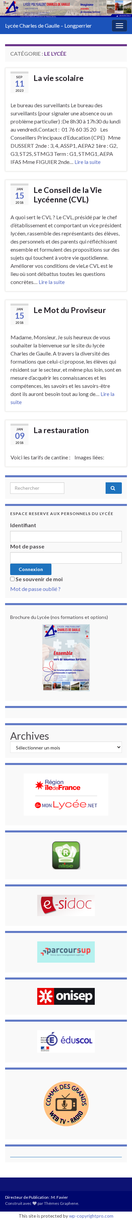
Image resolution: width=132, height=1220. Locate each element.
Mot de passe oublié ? (35, 589)
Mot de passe (27, 546)
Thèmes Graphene (61, 1203)
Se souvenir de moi (39, 579)
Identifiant (23, 525)
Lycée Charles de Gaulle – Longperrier (48, 25)
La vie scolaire (59, 78)
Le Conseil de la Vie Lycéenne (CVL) (68, 194)
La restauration (61, 430)
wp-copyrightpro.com (91, 1216)
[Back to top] (116, 1204)
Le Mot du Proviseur (70, 310)
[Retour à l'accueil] (66, 8)
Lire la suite (87, 162)
